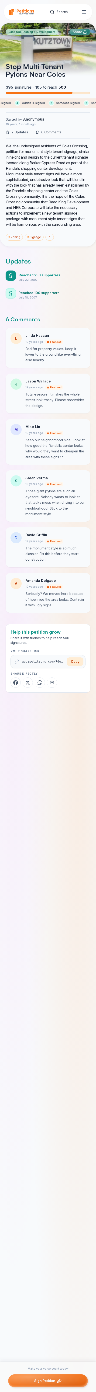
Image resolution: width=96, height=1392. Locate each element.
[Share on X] (28, 682)
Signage (34, 237)
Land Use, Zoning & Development (32, 32)
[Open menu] (84, 12)
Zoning (14, 237)
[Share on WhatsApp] (40, 682)
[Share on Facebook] (15, 682)
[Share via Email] (52, 682)
